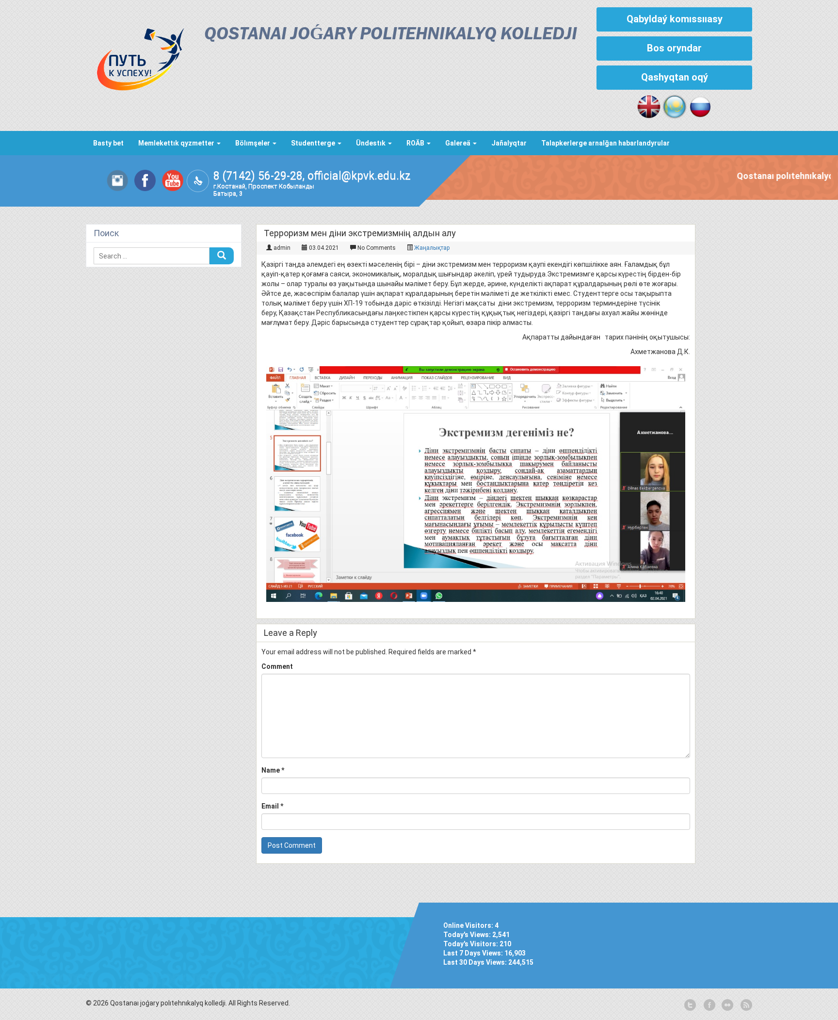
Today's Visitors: (471, 943)
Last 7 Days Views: (473, 953)
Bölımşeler (253, 143)
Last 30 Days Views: (475, 962)
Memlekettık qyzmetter (177, 143)
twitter (690, 1005)
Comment (277, 666)
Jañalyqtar (509, 143)
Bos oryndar (674, 48)
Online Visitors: (469, 925)
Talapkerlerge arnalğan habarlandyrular (605, 143)
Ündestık (371, 143)
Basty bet (108, 143)
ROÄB (416, 143)
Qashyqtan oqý (674, 77)
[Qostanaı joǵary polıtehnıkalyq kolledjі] (135, 56)
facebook (708, 1005)
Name (272, 770)
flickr (727, 1005)
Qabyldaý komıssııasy (675, 19)
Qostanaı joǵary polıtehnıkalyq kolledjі (390, 34)
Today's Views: (467, 934)
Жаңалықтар (432, 247)
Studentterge (314, 143)
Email (272, 806)
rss (745, 1005)
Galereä (458, 143)
